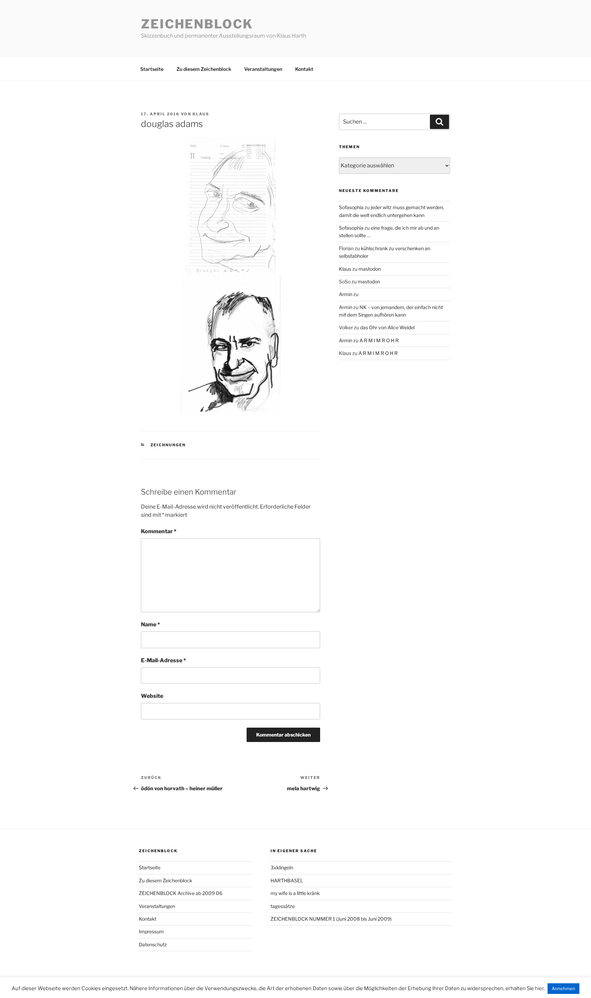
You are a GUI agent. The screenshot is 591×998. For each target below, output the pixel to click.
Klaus (201, 114)
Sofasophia (351, 207)
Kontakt (304, 69)
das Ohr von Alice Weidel (387, 327)
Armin (345, 294)
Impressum (151, 931)
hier (539, 988)
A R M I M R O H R (379, 340)
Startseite (151, 69)
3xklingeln (282, 867)
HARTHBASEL (287, 880)
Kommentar (158, 531)
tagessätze (283, 906)
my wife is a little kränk (295, 893)
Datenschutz (153, 944)
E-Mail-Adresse (163, 660)
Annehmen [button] (563, 988)
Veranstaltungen (263, 69)
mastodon (369, 269)
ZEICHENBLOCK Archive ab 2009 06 (180, 893)
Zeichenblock (197, 23)
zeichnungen (168, 445)
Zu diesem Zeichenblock (203, 69)
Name (150, 624)
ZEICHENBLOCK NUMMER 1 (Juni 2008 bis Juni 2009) (331, 919)
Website (152, 696)
